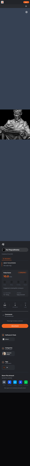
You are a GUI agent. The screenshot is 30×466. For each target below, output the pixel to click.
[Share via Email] (4, 382)
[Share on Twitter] (15, 382)
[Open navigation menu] (26, 6)
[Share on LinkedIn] (20, 382)
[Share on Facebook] (9, 382)
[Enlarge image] (26, 12)
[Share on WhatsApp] (26, 382)
